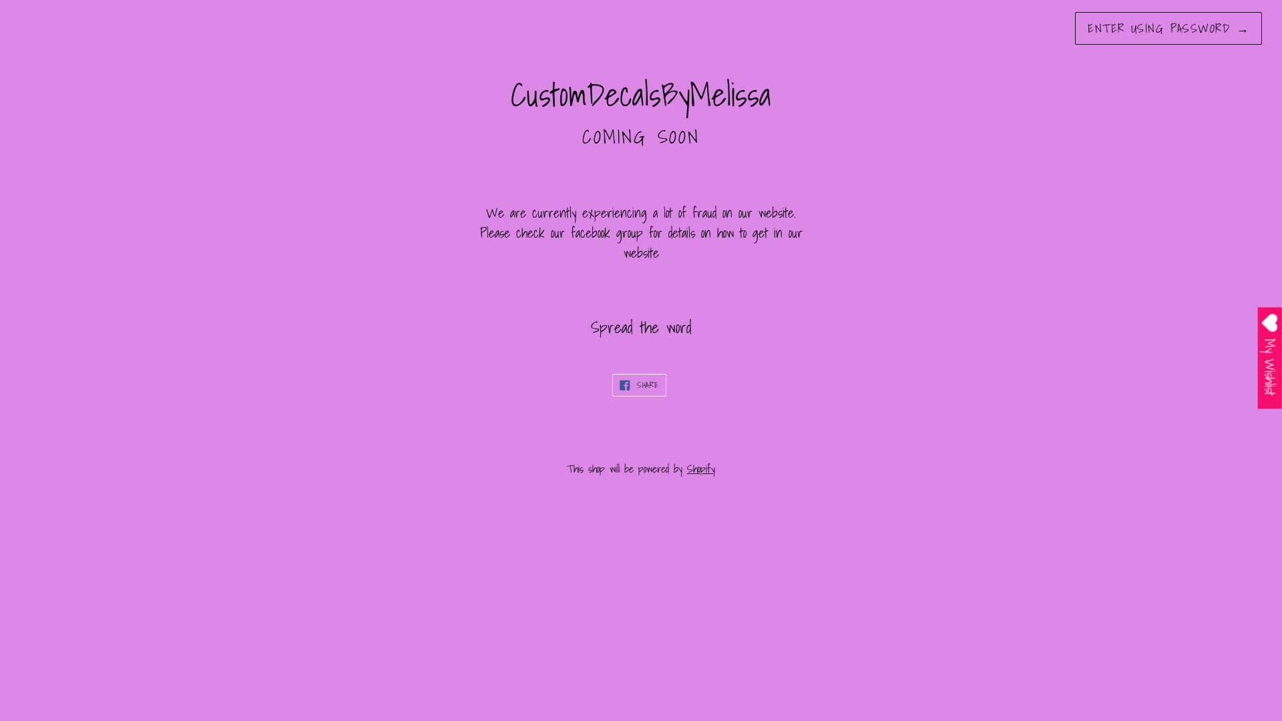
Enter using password (1168, 28)
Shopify (701, 468)
